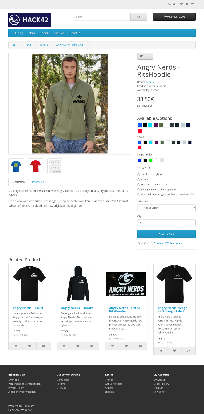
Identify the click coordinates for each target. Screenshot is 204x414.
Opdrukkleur (146, 154)
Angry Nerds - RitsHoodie (70, 45)
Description (18, 182)
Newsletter (159, 391)
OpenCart (28, 406)
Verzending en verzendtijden (24, 383)
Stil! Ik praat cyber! (151, 174)
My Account (159, 380)
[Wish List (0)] (181, 4)
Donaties (75, 33)
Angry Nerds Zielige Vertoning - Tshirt (172, 309)
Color (142, 136)
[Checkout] (192, 4)
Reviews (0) (37, 182)
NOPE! (144, 179)
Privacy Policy (16, 387)
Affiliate (109, 387)
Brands (109, 380)
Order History (161, 383)
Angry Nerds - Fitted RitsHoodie (124, 309)
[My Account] (175, 4)
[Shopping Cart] (187, 4)
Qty (139, 216)
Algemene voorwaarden (22, 391)
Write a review (174, 243)
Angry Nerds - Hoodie (77, 308)
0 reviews (159, 243)
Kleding (19, 33)
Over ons (13, 380)
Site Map (61, 387)
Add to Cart (166, 234)
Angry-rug (144, 167)
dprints (43, 45)
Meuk (32, 33)
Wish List (158, 387)
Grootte (143, 201)
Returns (61, 383)
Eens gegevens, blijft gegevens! (158, 189)
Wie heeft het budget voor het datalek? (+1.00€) (167, 194)
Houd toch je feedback (154, 184)
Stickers (45, 33)
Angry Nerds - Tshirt (28, 308)
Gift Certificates (113, 383)
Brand (27, 45)
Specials (109, 391)
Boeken (59, 33)
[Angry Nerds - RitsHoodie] (69, 103)
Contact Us (63, 380)
